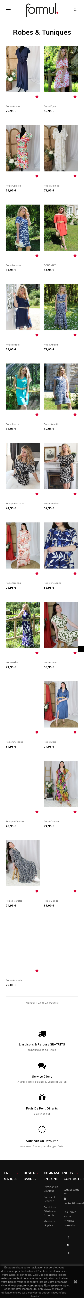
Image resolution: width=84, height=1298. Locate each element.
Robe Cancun (51, 821)
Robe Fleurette (14, 900)
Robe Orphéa (13, 582)
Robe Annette (51, 424)
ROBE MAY (50, 265)
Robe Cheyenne (52, 582)
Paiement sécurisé (49, 1199)
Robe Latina (50, 662)
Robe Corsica (13, 185)
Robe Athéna (51, 503)
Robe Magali (13, 344)
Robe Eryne (50, 106)
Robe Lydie (50, 741)
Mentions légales (49, 1223)
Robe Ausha (13, 106)
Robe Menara (13, 265)
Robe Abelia (51, 344)
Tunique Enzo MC (15, 503)
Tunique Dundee (15, 821)
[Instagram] (68, 1253)
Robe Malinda (52, 185)
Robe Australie (14, 980)
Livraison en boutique (51, 1188)
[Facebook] (68, 1237)
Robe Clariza (51, 900)
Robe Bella (12, 662)
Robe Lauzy (12, 424)
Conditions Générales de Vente (50, 1211)
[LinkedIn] (68, 1261)
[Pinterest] (68, 1245)
